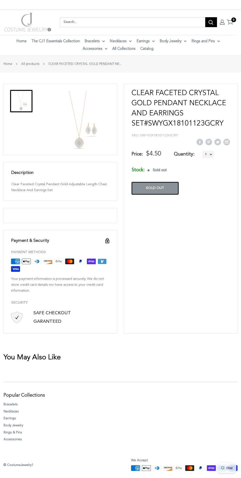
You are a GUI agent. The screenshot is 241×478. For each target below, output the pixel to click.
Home (21, 41)
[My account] (222, 22)
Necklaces (118, 41)
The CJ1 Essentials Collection (55, 41)
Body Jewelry (170, 41)
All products (30, 64)
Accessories (92, 49)
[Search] (211, 22)
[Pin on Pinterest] (208, 141)
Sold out (155, 188)
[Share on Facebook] (200, 141)
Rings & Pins (13, 432)
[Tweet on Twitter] (217, 141)
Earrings (143, 41)
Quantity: (184, 154)
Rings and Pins (203, 41)
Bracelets (92, 41)
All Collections (124, 49)
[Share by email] (226, 141)
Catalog (146, 49)
